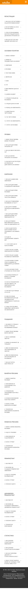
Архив (15, 578)
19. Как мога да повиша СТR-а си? (11, 291)
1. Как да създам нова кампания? (11, 180)
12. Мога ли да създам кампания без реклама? (11, 250)
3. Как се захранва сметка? (9, 337)
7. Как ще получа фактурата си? (9, 363)
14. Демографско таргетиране (9, 112)
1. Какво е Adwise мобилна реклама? (12, 427)
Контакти (20, 578)
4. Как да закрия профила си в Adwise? (11, 156)
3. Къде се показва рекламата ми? (10, 475)
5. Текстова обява (9, 73)
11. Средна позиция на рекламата (11, 98)
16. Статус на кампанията (12, 121)
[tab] (14, 22)
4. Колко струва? (9, 442)
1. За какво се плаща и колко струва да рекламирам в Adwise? (11, 326)
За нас (5, 574)
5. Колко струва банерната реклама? (10, 404)
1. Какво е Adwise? (9, 55)
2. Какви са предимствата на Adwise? (12, 60)
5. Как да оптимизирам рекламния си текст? (11, 202)
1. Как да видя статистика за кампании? (8, 542)
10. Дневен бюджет (10, 94)
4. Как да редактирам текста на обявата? (10, 196)
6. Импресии (8, 77)
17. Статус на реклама (11, 125)
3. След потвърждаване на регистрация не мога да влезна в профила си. (11, 34)
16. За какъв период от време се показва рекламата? (11, 276)
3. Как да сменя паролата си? (12, 151)
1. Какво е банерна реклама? (9, 379)
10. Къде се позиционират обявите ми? (11, 238)
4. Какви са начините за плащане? (11, 343)
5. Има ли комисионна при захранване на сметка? (11, 349)
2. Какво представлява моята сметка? (11, 332)
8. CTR (6, 84)
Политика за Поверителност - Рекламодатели (14, 577)
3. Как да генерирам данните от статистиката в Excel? (11, 555)
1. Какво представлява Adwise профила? (11, 140)
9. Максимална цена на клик (11, 89)
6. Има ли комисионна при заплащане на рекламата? (11, 356)
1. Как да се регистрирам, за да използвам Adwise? (12, 22)
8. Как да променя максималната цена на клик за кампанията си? (12, 222)
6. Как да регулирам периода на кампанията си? (11, 208)
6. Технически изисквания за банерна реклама (11, 411)
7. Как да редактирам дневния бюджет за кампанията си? (10, 215)
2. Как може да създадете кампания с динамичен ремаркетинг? (12, 505)
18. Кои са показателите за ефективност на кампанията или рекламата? (11, 284)
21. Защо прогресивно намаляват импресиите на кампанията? (11, 308)
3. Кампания (8, 65)
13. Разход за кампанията (12, 107)
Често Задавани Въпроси (18, 575)
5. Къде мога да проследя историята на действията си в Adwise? (12, 163)
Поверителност (9, 578)
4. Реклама (7, 69)
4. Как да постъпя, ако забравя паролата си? (11, 40)
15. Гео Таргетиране (10, 117)
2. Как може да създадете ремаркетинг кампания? (11, 469)
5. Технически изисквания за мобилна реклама (11, 447)
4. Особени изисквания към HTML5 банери (11, 398)
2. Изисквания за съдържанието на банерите (10, 385)
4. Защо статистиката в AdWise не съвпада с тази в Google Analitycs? (12, 562)
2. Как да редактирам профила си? (10, 145)
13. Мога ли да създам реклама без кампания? (11, 255)
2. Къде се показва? (10, 432)
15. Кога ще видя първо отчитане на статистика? (12, 270)
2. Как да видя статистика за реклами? (12, 548)
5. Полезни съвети (9, 484)
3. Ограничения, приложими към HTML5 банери (11, 392)
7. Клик (6, 81)
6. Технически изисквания (8, 525)
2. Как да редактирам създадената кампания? (12, 185)
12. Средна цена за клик (11, 103)
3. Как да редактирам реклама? (10, 191)
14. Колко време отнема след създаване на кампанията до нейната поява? (11, 263)
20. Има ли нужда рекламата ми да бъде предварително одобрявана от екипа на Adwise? (11, 299)
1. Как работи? (8, 463)
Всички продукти (12, 574)
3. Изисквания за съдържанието (9, 437)
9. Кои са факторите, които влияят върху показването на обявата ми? (11, 231)
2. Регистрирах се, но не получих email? (11, 27)
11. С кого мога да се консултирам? (10, 244)
